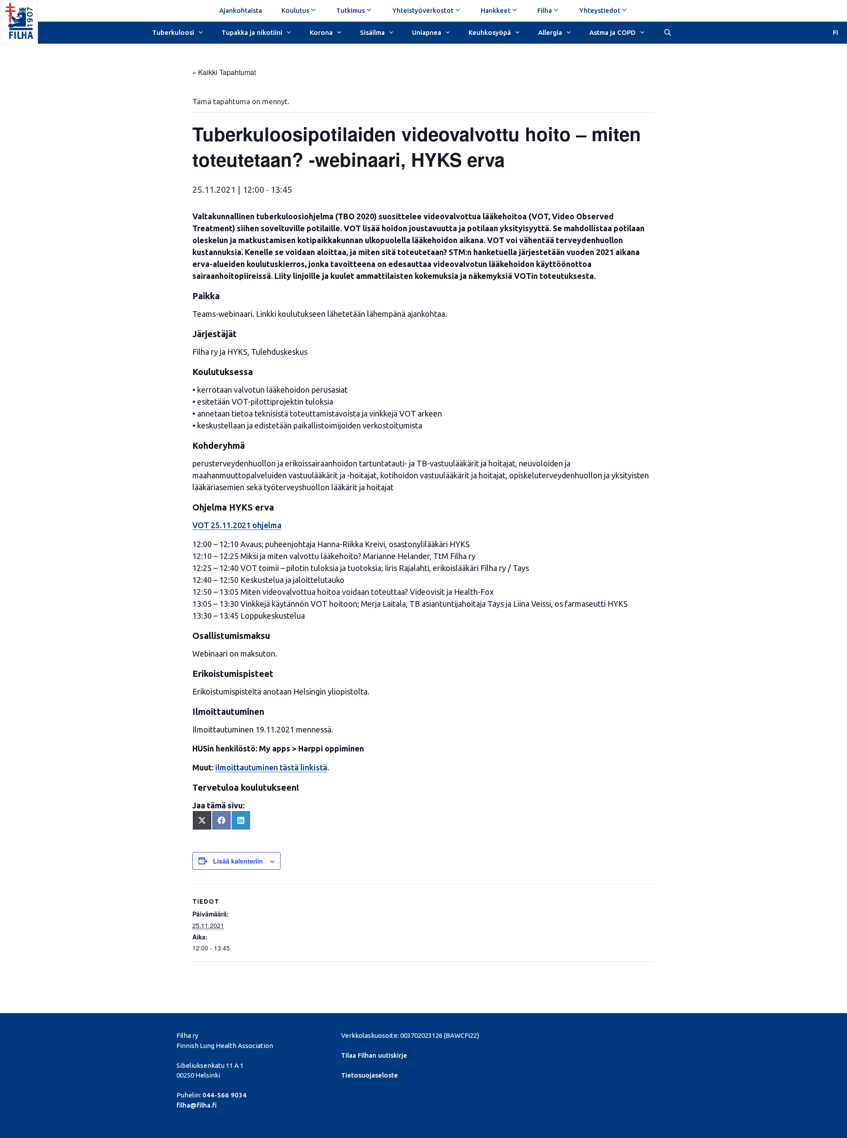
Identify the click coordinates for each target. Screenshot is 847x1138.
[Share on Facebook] (221, 820)
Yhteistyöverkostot (422, 10)
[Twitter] (573, 1034)
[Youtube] (603, 1034)
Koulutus (295, 10)
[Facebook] (558, 1034)
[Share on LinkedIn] (241, 820)
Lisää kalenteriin (238, 860)
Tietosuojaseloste (369, 1075)
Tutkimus (350, 10)
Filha (544, 10)
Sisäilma (372, 32)
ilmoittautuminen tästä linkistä (271, 767)
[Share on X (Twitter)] (202, 820)
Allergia (550, 32)
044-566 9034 (224, 1095)
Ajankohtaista (240, 10)
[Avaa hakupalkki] (667, 31)
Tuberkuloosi (173, 32)
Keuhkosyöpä (489, 32)
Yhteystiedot (599, 10)
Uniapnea (426, 32)
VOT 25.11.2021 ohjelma (236, 525)
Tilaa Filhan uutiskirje (374, 1055)
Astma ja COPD (612, 32)
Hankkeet (495, 10)
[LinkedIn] (588, 1034)
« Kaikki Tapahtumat (224, 72)
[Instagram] (618, 1034)
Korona (321, 32)
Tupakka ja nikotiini (251, 32)
